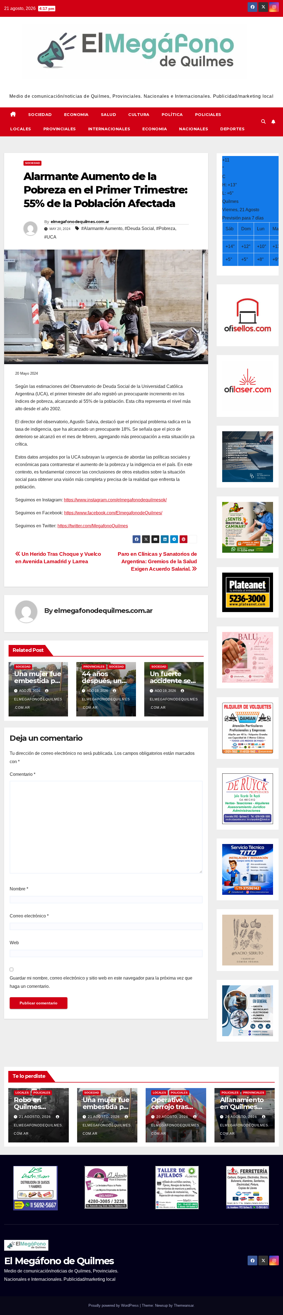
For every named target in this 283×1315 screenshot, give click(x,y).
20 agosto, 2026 (172, 1117)
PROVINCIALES (59, 128)
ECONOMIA (76, 114)
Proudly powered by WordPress (114, 1305)
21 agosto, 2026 (35, 1117)
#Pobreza (165, 228)
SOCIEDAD (40, 114)
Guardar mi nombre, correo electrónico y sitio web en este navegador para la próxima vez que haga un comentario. (101, 982)
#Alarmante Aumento (101, 228)
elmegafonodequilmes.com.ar (80, 221)
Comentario (22, 774)
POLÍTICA (172, 114)
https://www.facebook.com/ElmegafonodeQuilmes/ (113, 512)
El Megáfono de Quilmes (141, 86)
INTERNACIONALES (109, 128)
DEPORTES (232, 128)
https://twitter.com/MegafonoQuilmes (92, 525)
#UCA (50, 237)
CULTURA (139, 114)
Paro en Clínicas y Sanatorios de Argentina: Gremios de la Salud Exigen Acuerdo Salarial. (157, 561)
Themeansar (183, 1305)
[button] (263, 121)
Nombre (19, 889)
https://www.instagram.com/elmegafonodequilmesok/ (115, 500)
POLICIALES (208, 114)
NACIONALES (193, 128)
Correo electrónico (29, 916)
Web (14, 942)
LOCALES (20, 128)
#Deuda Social (139, 228)
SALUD (108, 114)
